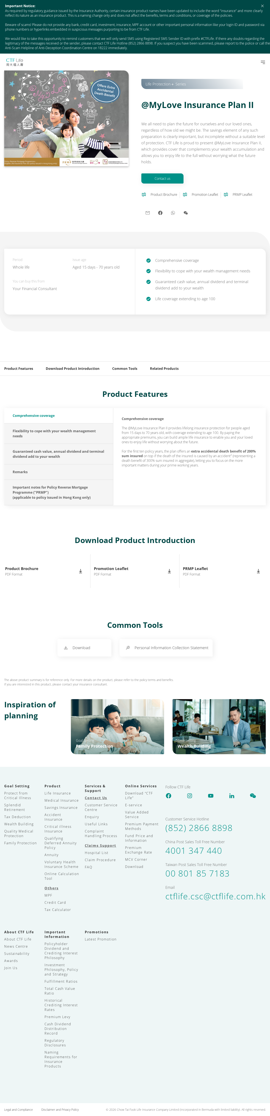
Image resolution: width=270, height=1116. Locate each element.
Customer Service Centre (101, 807)
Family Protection (20, 843)
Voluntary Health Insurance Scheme (62, 864)
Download (134, 866)
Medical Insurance (62, 800)
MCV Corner (136, 859)
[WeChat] (253, 795)
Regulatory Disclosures (55, 1042)
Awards (11, 960)
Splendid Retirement (14, 807)
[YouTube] (211, 795)
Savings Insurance (61, 807)
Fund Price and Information (139, 838)
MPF (48, 895)
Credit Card (55, 902)
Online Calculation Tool (62, 876)
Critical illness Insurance (58, 829)
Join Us (10, 968)
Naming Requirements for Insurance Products (61, 1059)
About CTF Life (18, 939)
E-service (133, 805)
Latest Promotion (101, 939)
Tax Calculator (58, 909)
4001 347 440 (193, 850)
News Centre (16, 946)
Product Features (18, 368)
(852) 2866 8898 (199, 828)
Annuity (51, 855)
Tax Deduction (17, 817)
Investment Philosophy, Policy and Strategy (61, 970)
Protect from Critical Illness (17, 795)
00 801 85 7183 (197, 873)
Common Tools (124, 368)
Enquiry (92, 817)
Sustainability (17, 953)
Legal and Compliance (18, 1110)
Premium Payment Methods (142, 826)
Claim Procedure (100, 860)
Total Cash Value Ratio (60, 991)
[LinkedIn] (232, 795)
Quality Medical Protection (19, 833)
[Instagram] (189, 795)
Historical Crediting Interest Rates (61, 1005)
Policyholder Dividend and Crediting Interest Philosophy (61, 951)
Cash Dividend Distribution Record (58, 1029)
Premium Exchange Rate (138, 850)
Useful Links (96, 824)
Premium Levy (57, 1017)
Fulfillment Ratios (61, 981)
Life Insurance (58, 793)
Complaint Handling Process (101, 833)
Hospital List (96, 852)
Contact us (162, 178)
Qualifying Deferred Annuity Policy (61, 843)
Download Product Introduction (73, 368)
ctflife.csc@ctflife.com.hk (215, 896)
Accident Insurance (54, 817)
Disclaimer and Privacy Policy (60, 1110)
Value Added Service (137, 814)
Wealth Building (19, 824)
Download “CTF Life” (139, 795)
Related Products (164, 368)
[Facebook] (168, 795)
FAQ (88, 867)
